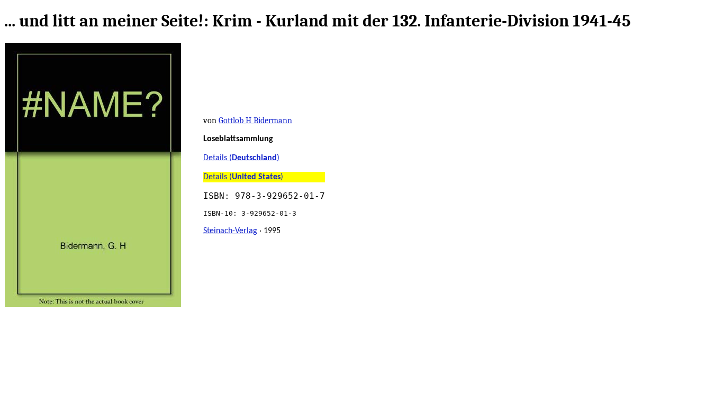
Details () (241, 158)
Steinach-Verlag (230, 231)
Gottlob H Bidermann (255, 120)
